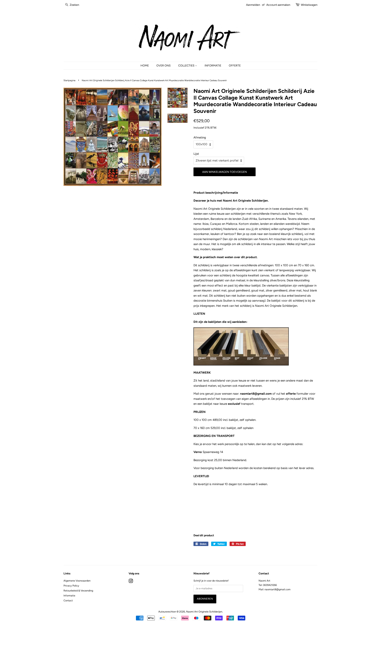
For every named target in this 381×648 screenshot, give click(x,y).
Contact (68, 600)
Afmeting (199, 137)
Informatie (69, 595)
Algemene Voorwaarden (77, 580)
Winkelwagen (309, 4)
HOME (144, 65)
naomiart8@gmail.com (256, 393)
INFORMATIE (213, 65)
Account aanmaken (278, 4)
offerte (291, 393)
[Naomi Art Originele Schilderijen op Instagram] (131, 581)
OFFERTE (235, 65)
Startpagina (69, 80)
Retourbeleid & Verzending (78, 590)
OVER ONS (163, 65)
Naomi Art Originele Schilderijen (204, 611)
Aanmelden (253, 4)
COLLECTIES (186, 65)
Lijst (196, 154)
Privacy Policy (71, 585)
